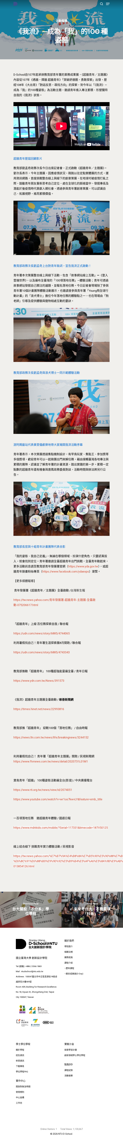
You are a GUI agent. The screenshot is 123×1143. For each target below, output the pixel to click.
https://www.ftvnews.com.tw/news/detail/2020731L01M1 (50, 761)
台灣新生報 (78, 590)
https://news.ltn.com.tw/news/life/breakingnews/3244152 (51, 737)
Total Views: (66, 1129)
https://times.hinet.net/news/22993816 (38, 709)
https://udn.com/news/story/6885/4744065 (41, 633)
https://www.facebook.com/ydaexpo (65, 571)
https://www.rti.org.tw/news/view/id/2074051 (42, 789)
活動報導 (61, 21)
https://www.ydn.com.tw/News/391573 (38, 680)
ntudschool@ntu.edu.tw (32, 971)
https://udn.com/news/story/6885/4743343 (41, 652)
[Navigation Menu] (108, 3)
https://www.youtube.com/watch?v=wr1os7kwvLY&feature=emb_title (57, 799)
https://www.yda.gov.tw (83, 566)
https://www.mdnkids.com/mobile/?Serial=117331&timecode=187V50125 (60, 827)
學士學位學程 (23, 1044)
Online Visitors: (48, 1129)
